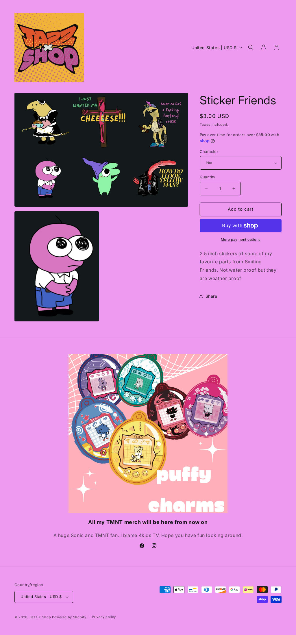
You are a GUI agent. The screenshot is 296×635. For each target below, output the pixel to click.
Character (209, 151)
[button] (251, 47)
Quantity (207, 177)
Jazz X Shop (40, 617)
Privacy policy (104, 617)
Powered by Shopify (69, 617)
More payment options (240, 239)
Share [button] (211, 296)
